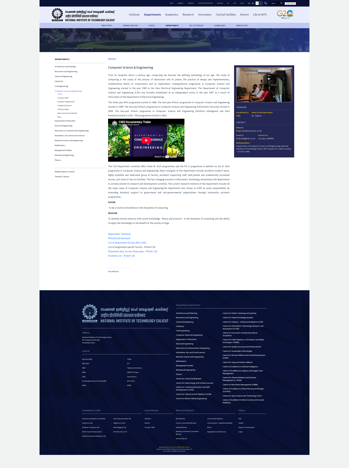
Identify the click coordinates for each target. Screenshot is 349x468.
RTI (228, 3)
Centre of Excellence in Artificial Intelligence (240, 366)
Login (240, 432)
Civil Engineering (61, 86)
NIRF (83, 368)
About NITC (107, 25)
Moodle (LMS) (87, 359)
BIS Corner (131, 381)
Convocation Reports (215, 419)
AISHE (129, 385)
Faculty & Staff (63, 98)
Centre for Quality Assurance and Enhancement (242, 347)
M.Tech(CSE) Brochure (119, 238)
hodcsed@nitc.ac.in (245, 138)
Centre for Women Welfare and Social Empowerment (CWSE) (244, 356)
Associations (131, 377)
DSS (239, 419)
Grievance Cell (87, 423)
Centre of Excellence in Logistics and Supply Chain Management (243, 372)
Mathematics (60, 145)
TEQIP (129, 359)
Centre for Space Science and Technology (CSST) (242, 396)
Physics (58, 160)
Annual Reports (181, 438)
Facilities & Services (65, 105)
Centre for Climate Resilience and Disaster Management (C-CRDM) (239, 378)
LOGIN (242, 3)
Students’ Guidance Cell (90, 427)
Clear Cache (290, 3)
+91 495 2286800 (266, 138)
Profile (60, 94)
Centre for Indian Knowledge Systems (238, 317)
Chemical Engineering (63, 76)
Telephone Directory (205, 3)
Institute (57, 48)
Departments (67, 48)
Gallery (240, 423)
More (59, 117)
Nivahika (220, 3)
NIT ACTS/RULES (196, 25)
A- (249, 3)
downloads (219, 25)
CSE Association (63, 109)
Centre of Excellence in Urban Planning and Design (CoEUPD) (243, 390)
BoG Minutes (180, 419)
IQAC (84, 377)
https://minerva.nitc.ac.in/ (249, 131)
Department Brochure (119, 233)
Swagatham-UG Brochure (216, 432)
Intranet (191, 3)
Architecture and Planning (65, 66)
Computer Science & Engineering (83, 48)
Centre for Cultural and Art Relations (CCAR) (193, 394)
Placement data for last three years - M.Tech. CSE (132, 251)
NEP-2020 (85, 363)
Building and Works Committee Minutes (187, 432)
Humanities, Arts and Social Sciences (70, 135)
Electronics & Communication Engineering (72, 130)
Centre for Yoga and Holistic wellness (237, 362)
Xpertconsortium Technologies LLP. (182, 449)
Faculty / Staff (150, 427)
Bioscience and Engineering (66, 71)
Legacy (152, 25)
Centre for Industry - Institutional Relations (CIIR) (243, 322)
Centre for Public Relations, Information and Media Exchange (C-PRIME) (243, 341)
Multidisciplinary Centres (65, 171)
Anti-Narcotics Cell (120, 432)
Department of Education (65, 121)
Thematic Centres (62, 176)
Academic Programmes (66, 102)
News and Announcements (67, 113)
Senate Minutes (181, 427)
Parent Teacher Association (92, 432)
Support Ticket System (246, 427)
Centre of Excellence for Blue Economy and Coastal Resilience (243, 401)
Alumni (147, 423)
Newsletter (241, 25)
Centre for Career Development (188, 378)
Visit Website (113, 271)
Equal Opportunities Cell (122, 419)
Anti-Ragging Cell (119, 427)
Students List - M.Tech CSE (121, 255)
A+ (253, 3)
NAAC (84, 385)
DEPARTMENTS (172, 25)
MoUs (209, 427)
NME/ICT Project (133, 372)
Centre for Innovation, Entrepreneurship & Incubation (240, 334)
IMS (235, 3)
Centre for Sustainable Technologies (237, 351)
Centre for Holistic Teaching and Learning (239, 313)
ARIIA (84, 372)
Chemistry (59, 81)
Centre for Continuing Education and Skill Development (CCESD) (193, 388)
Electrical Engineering (63, 125)
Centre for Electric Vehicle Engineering (191, 398)
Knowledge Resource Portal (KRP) (94, 381)
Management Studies (63, 150)
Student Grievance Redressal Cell (94, 436)
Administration (130, 25)
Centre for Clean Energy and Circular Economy (194, 383)
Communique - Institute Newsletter (219, 423)
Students (148, 419)
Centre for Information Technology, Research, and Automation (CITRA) (243, 327)
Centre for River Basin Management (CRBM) (240, 384)
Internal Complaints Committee (93, 419)
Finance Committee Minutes (186, 423)
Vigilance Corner (119, 423)
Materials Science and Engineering (69, 140)
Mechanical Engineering (64, 155)
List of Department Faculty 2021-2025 (127, 242)
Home (171, 3)
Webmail (180, 3)
